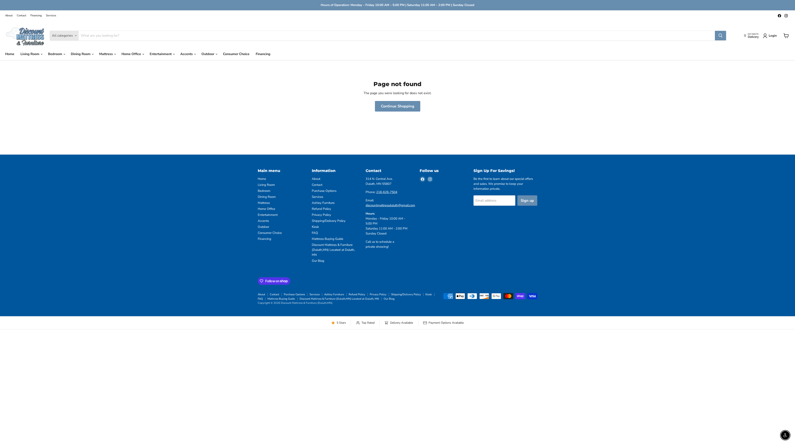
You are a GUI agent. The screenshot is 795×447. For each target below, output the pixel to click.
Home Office (132, 54)
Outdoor (208, 54)
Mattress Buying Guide (327, 239)
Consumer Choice (236, 54)
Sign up (527, 200)
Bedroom (55, 54)
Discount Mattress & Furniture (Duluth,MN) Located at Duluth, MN (333, 250)
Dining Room (81, 54)
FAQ (315, 233)
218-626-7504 (386, 192)
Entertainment (161, 54)
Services (51, 15)
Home (9, 54)
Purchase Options (324, 191)
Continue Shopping (397, 106)
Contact (21, 15)
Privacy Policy (321, 215)
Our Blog (318, 261)
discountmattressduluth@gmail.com (390, 205)
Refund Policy (321, 209)
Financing (36, 15)
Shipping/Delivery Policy (329, 221)
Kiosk (315, 227)
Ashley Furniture (323, 203)
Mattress (106, 54)
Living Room (30, 54)
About (9, 15)
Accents (187, 54)
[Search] (720, 35)
